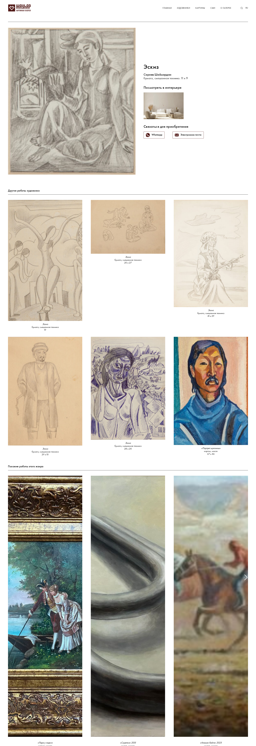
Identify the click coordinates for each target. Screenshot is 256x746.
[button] (245, 577)
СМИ (212, 8)
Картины (200, 8)
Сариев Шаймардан (157, 74)
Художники (183, 8)
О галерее (226, 8)
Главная (167, 8)
